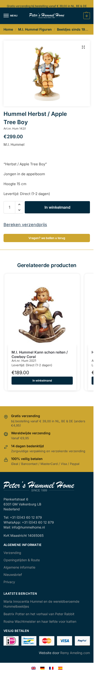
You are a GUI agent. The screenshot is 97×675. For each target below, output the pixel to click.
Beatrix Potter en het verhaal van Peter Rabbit (39, 614)
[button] (83, 47)
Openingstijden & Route (22, 560)
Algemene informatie (19, 567)
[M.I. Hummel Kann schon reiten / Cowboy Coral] (42, 311)
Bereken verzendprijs (25, 224)
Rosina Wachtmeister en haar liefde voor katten (40, 621)
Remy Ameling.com (75, 653)
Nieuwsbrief (13, 575)
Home (8, 29)
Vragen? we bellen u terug (46, 238)
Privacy (9, 582)
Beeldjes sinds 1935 (73, 29)
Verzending (12, 553)
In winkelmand (57, 207)
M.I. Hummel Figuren (35, 29)
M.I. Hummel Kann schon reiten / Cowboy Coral (40, 354)
